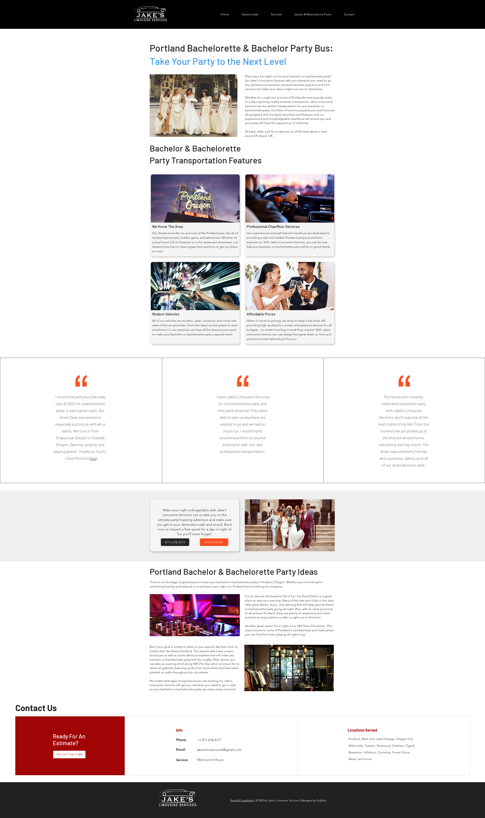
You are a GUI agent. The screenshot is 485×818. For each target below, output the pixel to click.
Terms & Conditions (241, 800)
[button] (276, 14)
